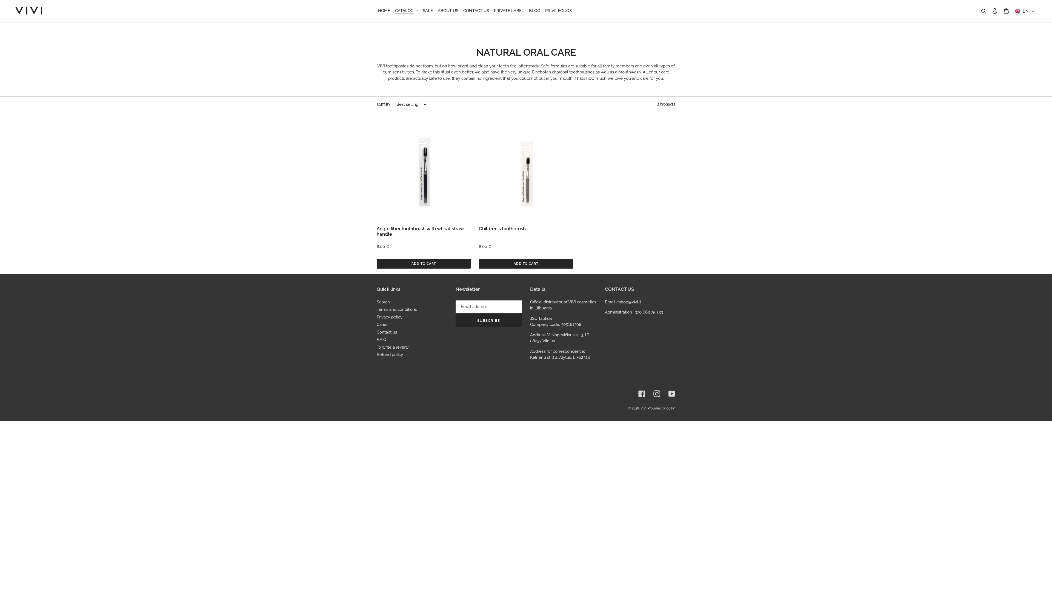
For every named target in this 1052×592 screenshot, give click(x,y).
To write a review (392, 347)
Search (383, 302)
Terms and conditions (397, 309)
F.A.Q (381, 339)
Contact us (387, 332)
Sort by (383, 105)
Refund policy (390, 354)
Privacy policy (389, 317)
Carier (382, 324)
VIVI (644, 408)
